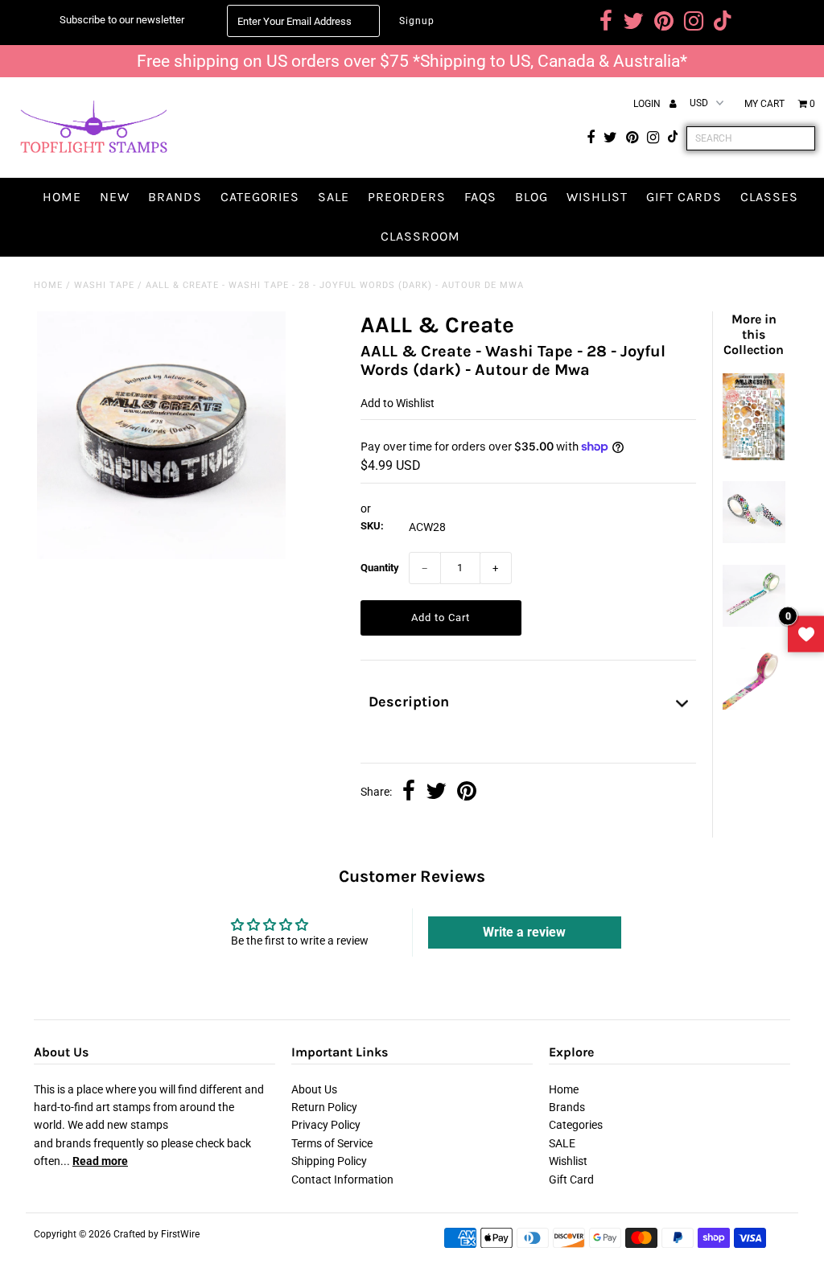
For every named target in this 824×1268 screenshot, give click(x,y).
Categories (259, 196)
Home (62, 196)
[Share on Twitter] (436, 792)
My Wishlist (806, 634)
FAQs (480, 196)
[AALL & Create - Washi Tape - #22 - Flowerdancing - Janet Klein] (754, 539)
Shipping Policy (329, 1161)
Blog (531, 196)
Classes (769, 196)
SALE (333, 196)
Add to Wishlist (397, 403)
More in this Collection (753, 334)
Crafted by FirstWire (156, 1234)
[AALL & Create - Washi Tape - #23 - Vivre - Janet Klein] (754, 622)
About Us (314, 1089)
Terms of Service (332, 1143)
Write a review (524, 932)
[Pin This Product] (466, 792)
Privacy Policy (325, 1124)
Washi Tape (104, 285)
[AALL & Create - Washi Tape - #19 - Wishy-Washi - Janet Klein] (754, 705)
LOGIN (648, 103)
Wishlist (597, 196)
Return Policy (324, 1107)
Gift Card (571, 1179)
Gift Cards (684, 196)
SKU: (372, 526)
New (115, 196)
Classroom (420, 236)
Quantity (379, 568)
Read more (100, 1161)
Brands (175, 196)
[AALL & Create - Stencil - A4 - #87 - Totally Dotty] (754, 456)
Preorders (407, 196)
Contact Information (342, 1179)
